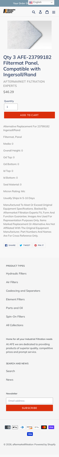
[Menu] (53, 11)
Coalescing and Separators (23, 290)
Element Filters (15, 299)
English (37, 2)
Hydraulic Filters (16, 273)
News (9, 379)
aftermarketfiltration (23, 444)
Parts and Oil (14, 308)
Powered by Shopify (45, 444)
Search (10, 371)
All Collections (14, 325)
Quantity (9, 101)
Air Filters (12, 282)
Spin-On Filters (15, 316)
